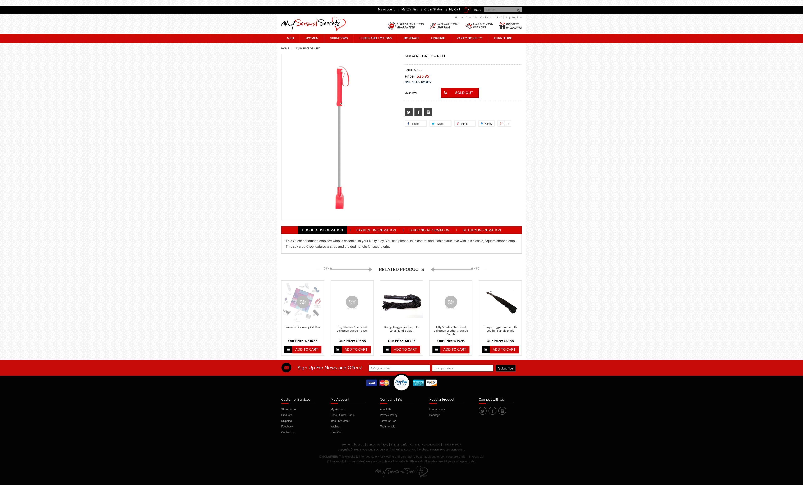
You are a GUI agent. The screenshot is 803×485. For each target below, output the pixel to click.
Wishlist (335, 426)
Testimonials (387, 426)
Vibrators (339, 38)
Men (290, 38)
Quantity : (411, 93)
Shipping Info (513, 17)
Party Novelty (469, 38)
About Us (471, 17)
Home (459, 17)
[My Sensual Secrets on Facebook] (418, 112)
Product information (322, 230)
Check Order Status (343, 415)
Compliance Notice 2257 (425, 444)
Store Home (288, 409)
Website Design (429, 449)
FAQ (499, 17)
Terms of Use (388, 421)
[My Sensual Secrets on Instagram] (428, 112)
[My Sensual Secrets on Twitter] (409, 112)
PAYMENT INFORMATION (376, 230)
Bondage (411, 38)
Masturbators (437, 409)
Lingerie (438, 38)
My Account (386, 9)
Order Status (433, 9)
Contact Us (487, 17)
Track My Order (340, 421)
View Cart (336, 432)
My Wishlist (410, 9)
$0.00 (477, 10)
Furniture (503, 38)
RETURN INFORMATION (482, 230)
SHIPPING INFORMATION (429, 230)
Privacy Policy (389, 415)
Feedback (287, 426)
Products (286, 415)
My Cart (454, 9)
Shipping (286, 421)
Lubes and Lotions (375, 38)
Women (312, 38)
